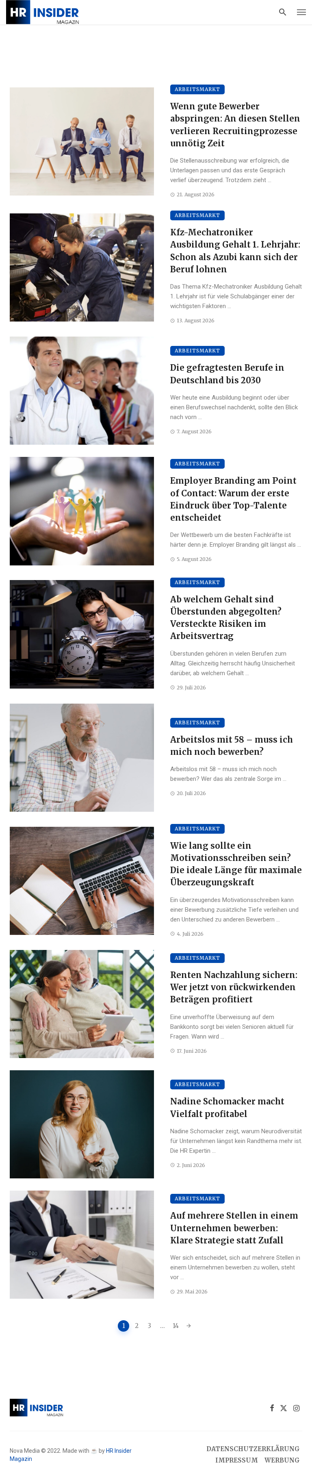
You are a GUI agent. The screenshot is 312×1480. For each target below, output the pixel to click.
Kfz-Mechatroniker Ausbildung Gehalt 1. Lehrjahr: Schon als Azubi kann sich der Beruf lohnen (235, 251)
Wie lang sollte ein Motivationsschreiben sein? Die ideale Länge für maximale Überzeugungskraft (236, 864)
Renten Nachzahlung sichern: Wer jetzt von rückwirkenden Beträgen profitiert (233, 987)
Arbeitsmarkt (197, 89)
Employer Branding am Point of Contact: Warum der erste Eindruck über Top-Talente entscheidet (233, 499)
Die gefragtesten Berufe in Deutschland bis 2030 (227, 374)
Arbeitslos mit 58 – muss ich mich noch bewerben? (231, 746)
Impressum (236, 1460)
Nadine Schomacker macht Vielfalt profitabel (227, 1107)
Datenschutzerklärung (253, 1449)
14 (176, 1326)
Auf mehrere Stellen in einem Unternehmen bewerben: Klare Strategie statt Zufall (234, 1228)
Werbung (282, 1460)
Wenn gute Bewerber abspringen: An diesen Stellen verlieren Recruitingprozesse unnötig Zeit (235, 125)
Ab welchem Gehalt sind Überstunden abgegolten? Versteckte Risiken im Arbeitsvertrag (226, 618)
